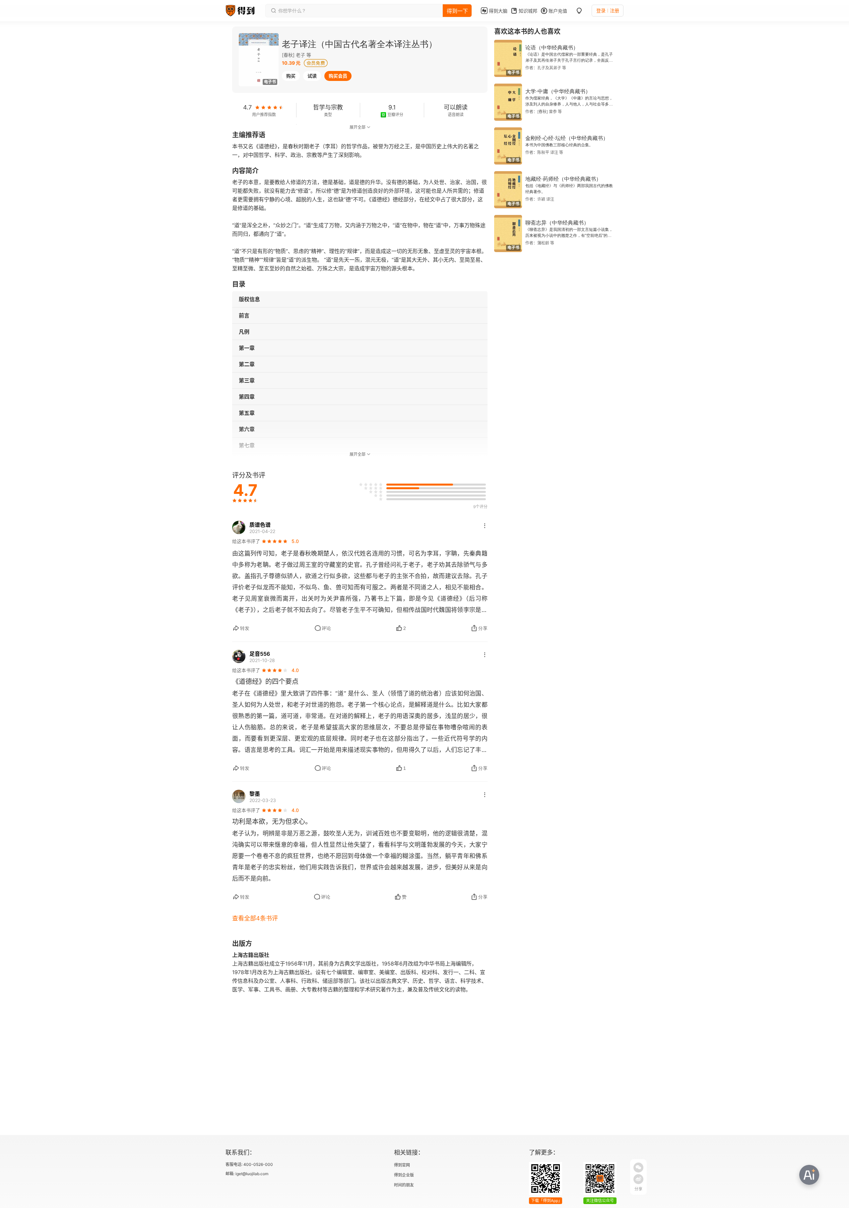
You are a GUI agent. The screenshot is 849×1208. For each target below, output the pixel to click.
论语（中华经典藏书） (551, 47)
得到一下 (457, 11)
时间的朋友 (404, 1184)
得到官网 (402, 1165)
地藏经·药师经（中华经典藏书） (563, 179)
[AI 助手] (809, 1175)
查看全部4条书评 (255, 918)
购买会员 (338, 76)
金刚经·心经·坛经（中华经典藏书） (566, 138)
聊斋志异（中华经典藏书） (557, 223)
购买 (290, 76)
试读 (312, 76)
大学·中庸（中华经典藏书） (558, 91)
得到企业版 (404, 1175)
